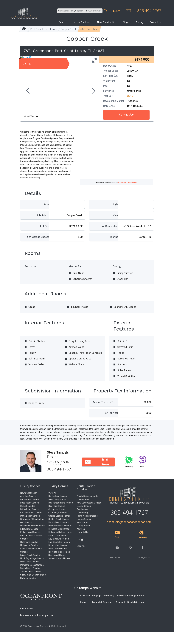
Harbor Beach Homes (58, 522)
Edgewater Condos (29, 529)
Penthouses (82, 509)
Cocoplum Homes (56, 509)
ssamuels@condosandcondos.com (129, 522)
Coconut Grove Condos (31, 512)
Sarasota (139, 595)
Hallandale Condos (29, 542)
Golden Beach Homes (58, 519)
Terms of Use (114, 558)
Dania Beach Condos (30, 516)
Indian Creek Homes (58, 535)
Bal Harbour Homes (57, 496)
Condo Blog (82, 512)
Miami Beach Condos (30, 555)
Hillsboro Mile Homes (58, 529)
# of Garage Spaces (37, 236)
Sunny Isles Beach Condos (33, 574)
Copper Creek (69, 29)
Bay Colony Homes (57, 499)
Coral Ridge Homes (57, 512)
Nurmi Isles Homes (57, 545)
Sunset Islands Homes (59, 558)
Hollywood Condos (29, 545)
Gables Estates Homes (59, 516)
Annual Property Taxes (105, 402)
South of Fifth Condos (30, 571)
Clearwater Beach (124, 595)
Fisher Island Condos (30, 532)
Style (115, 204)
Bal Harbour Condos (29, 499)
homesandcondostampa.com (37, 615)
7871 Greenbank (89, 29)
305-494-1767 (149, 10)
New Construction (106, 22)
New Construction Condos (89, 502)
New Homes (82, 522)
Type (46, 204)
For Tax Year (111, 412)
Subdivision (42, 215)
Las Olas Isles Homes (59, 542)
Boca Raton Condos (29, 502)
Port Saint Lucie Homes (43, 29)
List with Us (82, 532)
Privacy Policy (143, 558)
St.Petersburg (107, 595)
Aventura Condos (28, 496)
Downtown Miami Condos (32, 525)
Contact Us (155, 22)
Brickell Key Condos (29, 509)
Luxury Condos (81, 22)
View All (52, 493)
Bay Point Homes (56, 506)
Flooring (113, 236)
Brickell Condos (27, 506)
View (115, 215)
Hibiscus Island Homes (59, 525)
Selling (139, 22)
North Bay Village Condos (32, 558)
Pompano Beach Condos (32, 565)
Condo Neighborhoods (87, 496)
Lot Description (109, 226)
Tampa (95, 595)
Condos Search (84, 499)
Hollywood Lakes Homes (60, 532)
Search (62, 22)
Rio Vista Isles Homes (59, 552)
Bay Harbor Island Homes (60, 502)
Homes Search (84, 519)
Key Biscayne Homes (58, 538)
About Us (81, 529)
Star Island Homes (57, 555)
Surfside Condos (28, 578)
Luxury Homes (83, 525)
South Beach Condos (30, 568)
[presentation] (27, 91)
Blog (125, 22)
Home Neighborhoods (87, 516)
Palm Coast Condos (29, 561)
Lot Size (44, 226)
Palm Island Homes (57, 548)
